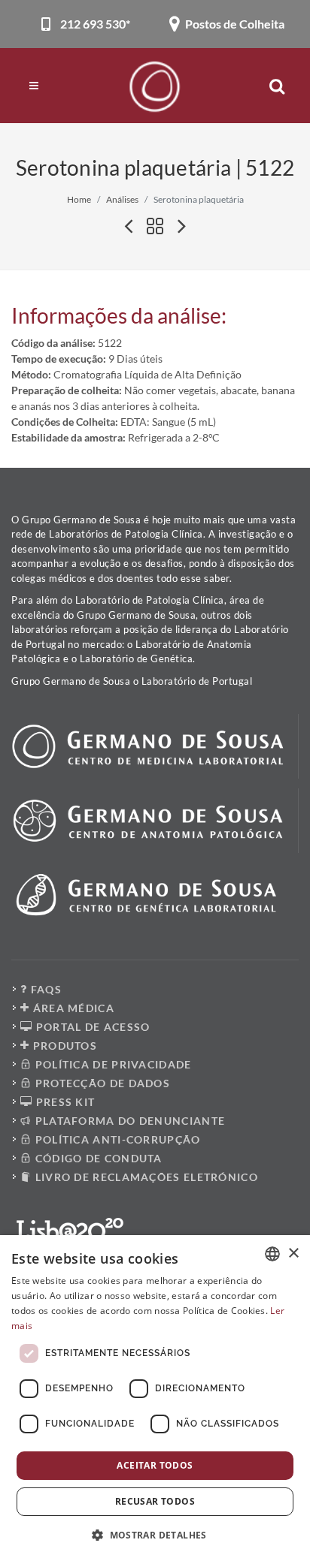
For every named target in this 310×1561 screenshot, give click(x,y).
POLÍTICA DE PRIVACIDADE (111, 1064)
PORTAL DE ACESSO (91, 1026)
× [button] (293, 1253)
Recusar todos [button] (155, 1501)
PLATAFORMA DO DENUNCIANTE (128, 1120)
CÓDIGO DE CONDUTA (97, 1158)
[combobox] (272, 1253)
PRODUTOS (63, 1045)
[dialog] (155, 1398)
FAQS (44, 989)
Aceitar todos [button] (155, 1465)
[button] (155, 1535)
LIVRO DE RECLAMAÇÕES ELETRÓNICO (145, 1177)
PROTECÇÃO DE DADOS (101, 1083)
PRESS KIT (63, 1101)
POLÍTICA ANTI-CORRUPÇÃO (116, 1139)
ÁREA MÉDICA (71, 1008)
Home (79, 199)
